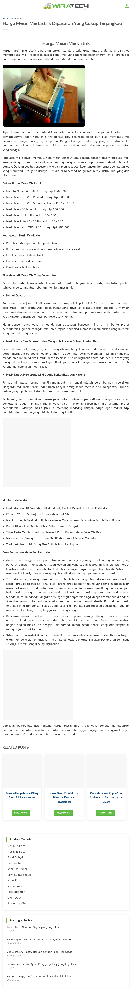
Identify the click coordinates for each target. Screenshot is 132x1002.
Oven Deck (14, 897)
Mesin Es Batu (16, 851)
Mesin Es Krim (16, 846)
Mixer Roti (13, 880)
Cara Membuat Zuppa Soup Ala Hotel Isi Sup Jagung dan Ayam (106, 797)
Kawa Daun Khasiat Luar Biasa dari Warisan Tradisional (64, 797)
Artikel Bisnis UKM (13, 18)
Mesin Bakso (15, 886)
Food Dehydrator (18, 857)
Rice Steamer (16, 891)
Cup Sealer (14, 863)
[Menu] (5, 6)
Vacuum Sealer (17, 869)
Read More (20, 812)
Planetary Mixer (17, 903)
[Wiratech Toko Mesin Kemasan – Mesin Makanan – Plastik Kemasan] (66, 6)
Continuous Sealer (19, 874)
